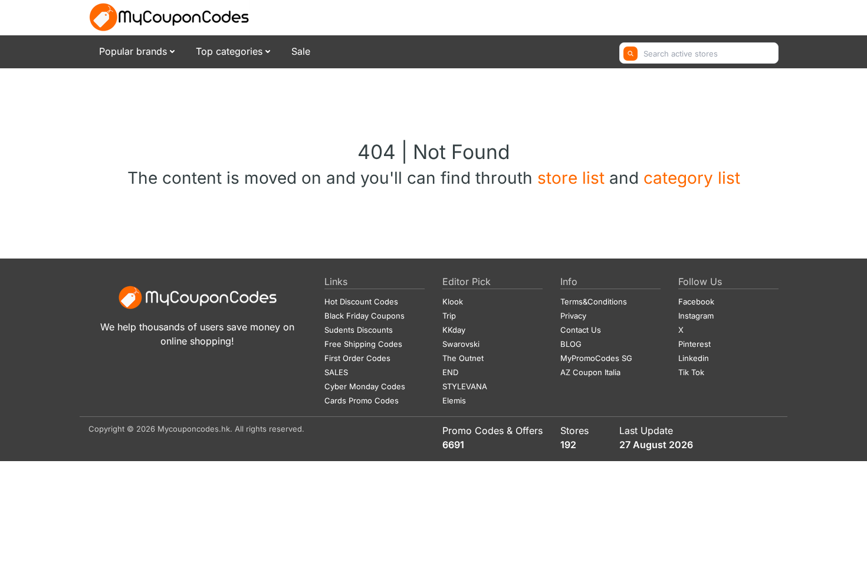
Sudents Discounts (358, 330)
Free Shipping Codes (363, 344)
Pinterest (694, 344)
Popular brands (133, 51)
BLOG (571, 344)
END (450, 372)
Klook (452, 301)
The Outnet (463, 358)
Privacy (573, 315)
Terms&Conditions (593, 301)
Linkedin (693, 358)
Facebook (696, 301)
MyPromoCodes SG (596, 358)
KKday (453, 330)
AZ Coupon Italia (590, 372)
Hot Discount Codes (361, 301)
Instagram (696, 315)
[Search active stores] (630, 54)
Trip (449, 315)
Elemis (454, 400)
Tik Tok (691, 372)
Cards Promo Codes (361, 400)
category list (691, 178)
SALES (336, 372)
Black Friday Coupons (364, 315)
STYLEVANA (464, 386)
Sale (300, 51)
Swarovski (461, 344)
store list (573, 178)
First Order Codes (357, 358)
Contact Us (580, 330)
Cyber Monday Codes (364, 386)
